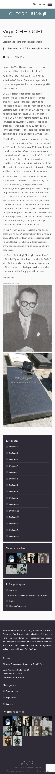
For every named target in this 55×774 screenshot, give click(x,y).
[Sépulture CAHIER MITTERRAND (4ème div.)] (11, 569)
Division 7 (13, 485)
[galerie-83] (22, 558)
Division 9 (13, 498)
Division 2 (13, 453)
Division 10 (14, 504)
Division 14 (14, 530)
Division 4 (13, 466)
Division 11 (14, 511)
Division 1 (13, 446)
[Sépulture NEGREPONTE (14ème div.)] (33, 558)
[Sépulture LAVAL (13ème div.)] (27, 731)
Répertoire (11, 697)
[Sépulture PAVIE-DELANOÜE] (11, 558)
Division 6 (13, 478)
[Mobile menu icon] (49, 4)
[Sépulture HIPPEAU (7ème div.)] (37, 731)
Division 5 (13, 472)
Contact (9, 704)
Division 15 (14, 536)
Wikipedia (15, 283)
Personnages (12, 691)
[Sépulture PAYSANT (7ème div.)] (17, 731)
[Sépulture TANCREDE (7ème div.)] (17, 741)
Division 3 (13, 459)
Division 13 (14, 523)
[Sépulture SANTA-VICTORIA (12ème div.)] (43, 558)
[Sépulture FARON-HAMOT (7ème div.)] (8, 741)
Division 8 (13, 491)
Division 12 (14, 517)
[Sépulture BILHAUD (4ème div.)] (22, 569)
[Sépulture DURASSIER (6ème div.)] (47, 731)
